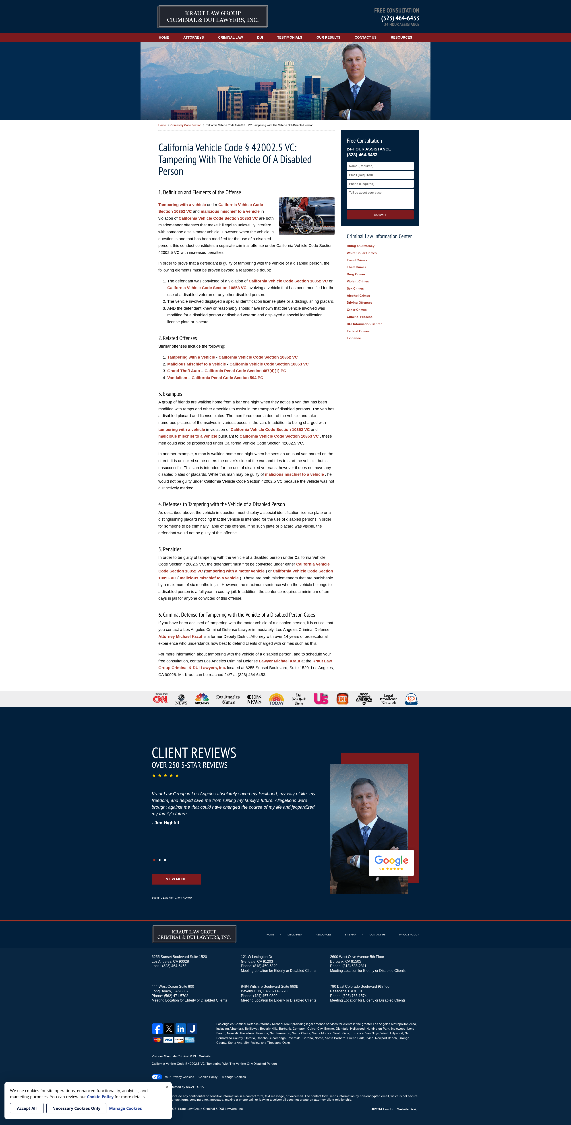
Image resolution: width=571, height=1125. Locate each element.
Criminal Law (230, 37)
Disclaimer (295, 934)
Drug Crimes (356, 274)
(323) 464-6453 (400, 17)
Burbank (285, 1028)
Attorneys (193, 37)
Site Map (350, 934)
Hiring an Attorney (360, 246)
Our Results (328, 37)
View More (176, 879)
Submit (380, 215)
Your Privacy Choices (179, 1077)
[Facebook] (157, 1028)
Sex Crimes (355, 288)
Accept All (27, 1108)
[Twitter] (169, 1028)
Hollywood (357, 1028)
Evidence (354, 338)
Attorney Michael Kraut (180, 636)
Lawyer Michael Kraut (279, 661)
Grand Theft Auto (183, 371)
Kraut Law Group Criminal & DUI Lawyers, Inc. (211, 1108)
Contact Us (366, 37)
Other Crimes (357, 309)
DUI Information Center (364, 324)
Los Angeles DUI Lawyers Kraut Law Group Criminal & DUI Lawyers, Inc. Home (212, 16)
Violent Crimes (358, 281)
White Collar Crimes (362, 253)
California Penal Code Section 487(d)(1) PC (245, 371)
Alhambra (236, 1028)
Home (164, 37)
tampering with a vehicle (181, 429)
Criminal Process (359, 317)
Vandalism (177, 378)
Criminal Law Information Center (379, 236)
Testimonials (289, 37)
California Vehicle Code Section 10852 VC (289, 281)
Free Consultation (364, 140)
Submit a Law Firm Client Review (172, 897)
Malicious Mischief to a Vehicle (197, 364)
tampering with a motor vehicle (235, 571)
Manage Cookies (234, 1077)
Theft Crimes (356, 267)
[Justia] (192, 1028)
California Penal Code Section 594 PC (227, 378)
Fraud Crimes (357, 260)
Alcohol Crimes (358, 295)
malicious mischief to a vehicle (230, 211)
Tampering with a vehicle (182, 204)
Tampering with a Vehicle (191, 357)
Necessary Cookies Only (76, 1108)
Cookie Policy (208, 1077)
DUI (260, 37)
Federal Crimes (358, 331)
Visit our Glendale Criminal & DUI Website (181, 1056)
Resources (401, 37)
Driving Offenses (359, 302)
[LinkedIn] (180, 1028)
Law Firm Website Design (395, 1109)
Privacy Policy (409, 934)
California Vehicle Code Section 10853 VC (219, 218)
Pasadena (247, 1033)
